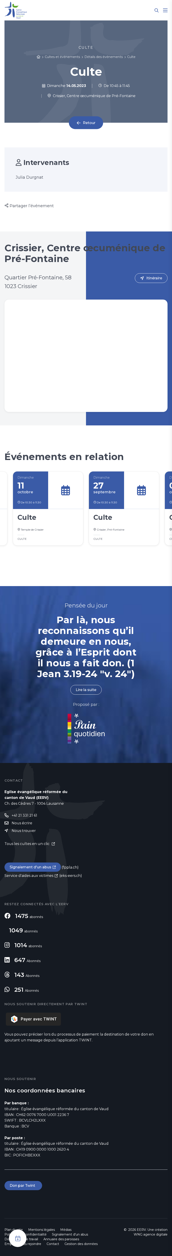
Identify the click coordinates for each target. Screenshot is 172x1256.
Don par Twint (23, 1185)
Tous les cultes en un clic (27, 844)
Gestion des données (81, 1244)
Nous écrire (22, 823)
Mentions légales (41, 1230)
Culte (131, 57)
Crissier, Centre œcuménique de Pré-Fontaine (93, 96)
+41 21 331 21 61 (24, 815)
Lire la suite (86, 690)
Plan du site (13, 1230)
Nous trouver (24, 831)
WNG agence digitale (151, 1234)
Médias (65, 1230)
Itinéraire (154, 278)
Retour (89, 123)
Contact (53, 1244)
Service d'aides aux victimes (28, 876)
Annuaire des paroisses (61, 1239)
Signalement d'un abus (30, 867)
